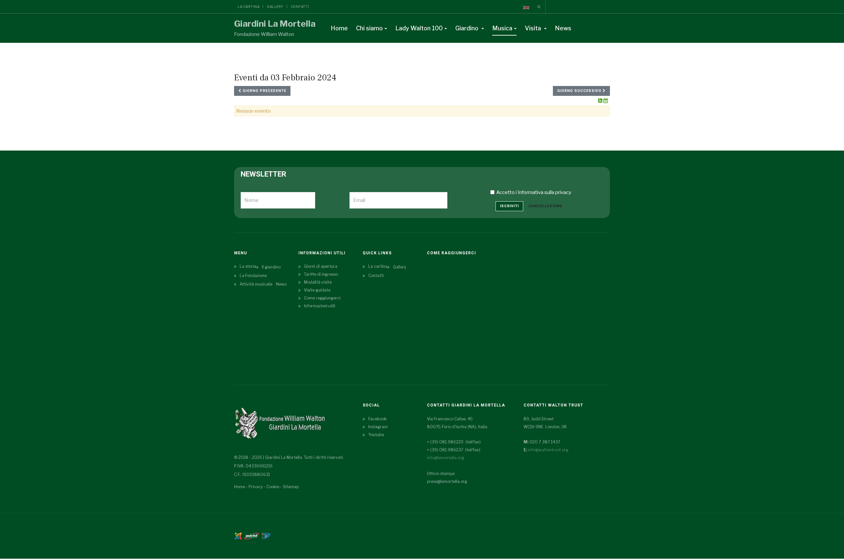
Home (339, 28)
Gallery (275, 7)
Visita (533, 28)
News (563, 28)
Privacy (256, 486)
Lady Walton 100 (419, 28)
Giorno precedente (263, 91)
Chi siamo (369, 28)
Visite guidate (317, 290)
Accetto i (533, 192)
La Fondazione (253, 275)
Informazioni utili (319, 305)
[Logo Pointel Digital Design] (266, 535)
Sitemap (291, 486)
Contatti (300, 7)
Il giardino (271, 267)
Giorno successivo (580, 91)
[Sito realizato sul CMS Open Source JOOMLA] (238, 535)
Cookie (272, 486)
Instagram (378, 426)
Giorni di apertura (320, 266)
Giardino (467, 28)
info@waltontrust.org (548, 449)
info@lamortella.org (445, 457)
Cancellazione (545, 206)
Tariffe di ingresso (321, 274)
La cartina (248, 7)
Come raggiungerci (322, 297)
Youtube (376, 434)
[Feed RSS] (600, 101)
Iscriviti (509, 206)
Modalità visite (318, 282)
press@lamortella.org (447, 481)
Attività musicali (255, 284)
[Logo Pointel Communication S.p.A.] (251, 535)
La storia (248, 266)
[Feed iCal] (605, 101)
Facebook (377, 418)
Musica (502, 28)
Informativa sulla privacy (544, 192)
